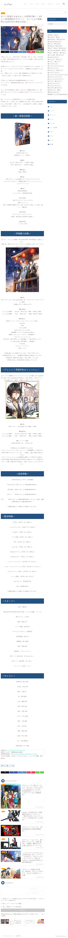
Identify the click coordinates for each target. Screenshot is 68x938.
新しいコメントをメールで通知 (12, 903)
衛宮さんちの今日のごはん (54, 92)
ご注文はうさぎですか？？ (54, 57)
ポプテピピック (59, 81)
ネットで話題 (53, 127)
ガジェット (50, 3)
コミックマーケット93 (53, 63)
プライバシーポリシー (9, 935)
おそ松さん (63, 52)
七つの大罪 (51, 87)
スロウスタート (52, 70)
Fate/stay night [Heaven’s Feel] (55, 41)
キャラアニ (51, 61)
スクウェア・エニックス (53, 68)
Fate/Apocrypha (52, 39)
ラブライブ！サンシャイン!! (54, 83)
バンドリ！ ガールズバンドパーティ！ (56, 79)
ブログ (51, 131)
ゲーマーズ (58, 61)
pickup (3, 765)
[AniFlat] (8, 6)
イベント (52, 110)
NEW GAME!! (59, 46)
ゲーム (37, 3)
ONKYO (50, 48)
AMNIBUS (51, 35)
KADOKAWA (51, 46)
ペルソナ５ (51, 81)
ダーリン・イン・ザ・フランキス (55, 76)
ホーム (25, 3)
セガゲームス (60, 70)
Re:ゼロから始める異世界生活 (54, 50)
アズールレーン (52, 59)
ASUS (57, 35)
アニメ (31, 3)
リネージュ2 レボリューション (55, 85)
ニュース (58, 3)
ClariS (58, 37)
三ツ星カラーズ (59, 87)
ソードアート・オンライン (54, 72)
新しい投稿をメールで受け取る (12, 906)
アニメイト (60, 59)
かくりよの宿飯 (11, 765)
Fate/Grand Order (61, 39)
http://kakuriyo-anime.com (17, 750)
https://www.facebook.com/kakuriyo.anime (24, 754)
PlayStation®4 (63, 48)
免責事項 (18, 935)
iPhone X (51, 43)
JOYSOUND (57, 43)
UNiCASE (56, 52)
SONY (64, 50)
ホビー (43, 3)
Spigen (50, 52)
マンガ (51, 140)
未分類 (51, 144)
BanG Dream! (51, 37)
